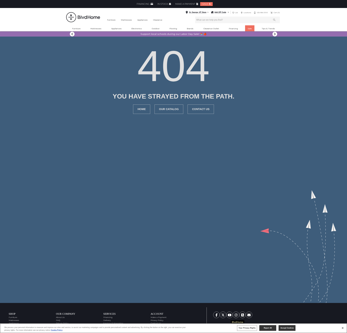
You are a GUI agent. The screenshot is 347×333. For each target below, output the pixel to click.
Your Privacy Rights (247, 328)
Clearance (157, 20)
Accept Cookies (287, 328)
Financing (233, 28)
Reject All (268, 328)
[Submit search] (274, 19)
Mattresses (126, 20)
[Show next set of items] (274, 34)
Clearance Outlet (211, 28)
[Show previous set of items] (72, 34)
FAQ (58, 320)
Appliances (142, 20)
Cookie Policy (56, 330)
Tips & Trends (268, 28)
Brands (190, 28)
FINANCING (143, 4)
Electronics (136, 28)
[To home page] (83, 17)
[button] (233, 12)
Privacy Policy (157, 320)
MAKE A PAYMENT (185, 4)
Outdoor (156, 28)
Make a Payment (158, 317)
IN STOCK (162, 4)
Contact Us (200, 109)
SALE (205, 4)
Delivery (107, 320)
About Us (60, 317)
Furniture (111, 20)
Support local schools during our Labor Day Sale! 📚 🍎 (174, 33)
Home (142, 109)
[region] (173, 328)
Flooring (173, 28)
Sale (250, 28)
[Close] (343, 328)
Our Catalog (169, 109)
